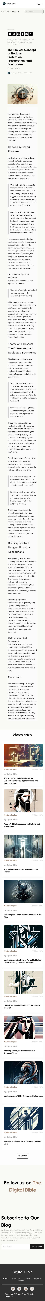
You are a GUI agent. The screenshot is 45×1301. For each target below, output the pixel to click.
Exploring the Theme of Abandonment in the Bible (23, 916)
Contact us (16, 1278)
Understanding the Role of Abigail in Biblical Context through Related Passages (23, 961)
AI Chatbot (37, 1278)
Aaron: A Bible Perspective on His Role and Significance (22, 825)
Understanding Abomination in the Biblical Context (22, 1007)
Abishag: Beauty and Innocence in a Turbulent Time (19, 1052)
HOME (10, 39)
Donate (21, 1281)
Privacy (5, 1278)
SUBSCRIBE (37, 1247)
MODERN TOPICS (21, 39)
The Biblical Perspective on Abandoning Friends (21, 871)
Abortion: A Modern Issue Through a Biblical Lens (22, 1143)
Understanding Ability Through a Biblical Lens (23, 1096)
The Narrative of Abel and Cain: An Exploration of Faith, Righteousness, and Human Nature (21, 781)
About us (27, 1278)
